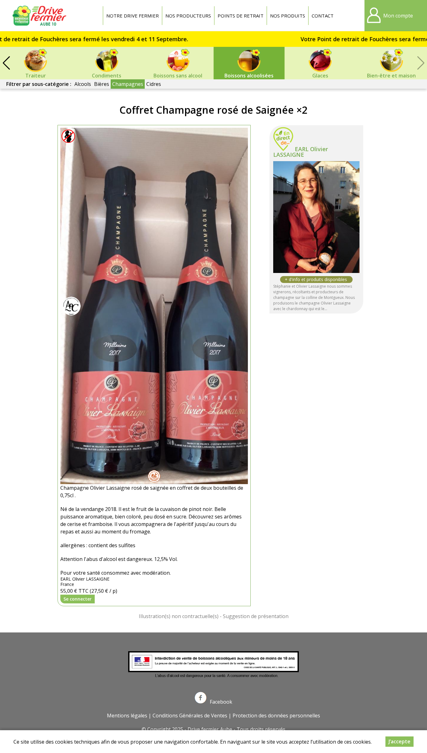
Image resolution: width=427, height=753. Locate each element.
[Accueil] (41, 15)
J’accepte (399, 741)
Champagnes (127, 84)
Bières (101, 84)
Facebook (221, 701)
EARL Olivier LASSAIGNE (300, 151)
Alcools (82, 84)
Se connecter (77, 599)
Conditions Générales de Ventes (190, 715)
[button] (6, 63)
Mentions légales (127, 715)
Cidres (153, 84)
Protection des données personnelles (276, 715)
